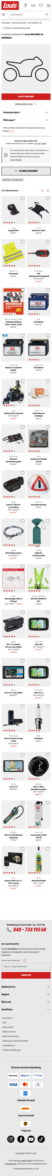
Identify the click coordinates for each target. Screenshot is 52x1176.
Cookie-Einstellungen (11, 1050)
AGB (4, 1022)
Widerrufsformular (10, 1036)
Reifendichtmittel (39, 881)
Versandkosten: (11, 1164)
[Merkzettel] (41, 5)
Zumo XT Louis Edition (13, 693)
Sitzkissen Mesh (38, 230)
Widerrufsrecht (9, 1032)
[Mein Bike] (33, 5)
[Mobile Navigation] (3, 14)
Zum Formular (16, 160)
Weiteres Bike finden (24, 104)
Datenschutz (8, 1027)
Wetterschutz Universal (13, 413)
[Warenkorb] (48, 5)
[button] (47, 14)
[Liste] (48, 190)
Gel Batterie (38, 322)
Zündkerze (38, 738)
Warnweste (13, 274)
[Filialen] (25, 5)
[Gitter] (42, 190)
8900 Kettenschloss (13, 553)
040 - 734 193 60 (29, 930)
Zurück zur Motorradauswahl (16, 28)
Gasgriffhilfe (13, 230)
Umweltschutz (8, 1045)
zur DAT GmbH (40, 143)
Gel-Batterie (38, 368)
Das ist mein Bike (26, 96)
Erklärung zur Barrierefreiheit (15, 1041)
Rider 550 (38, 644)
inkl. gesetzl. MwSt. (24, 1161)
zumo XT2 (13, 787)
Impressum (7, 1018)
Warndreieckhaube (38, 505)
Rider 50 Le (38, 693)
